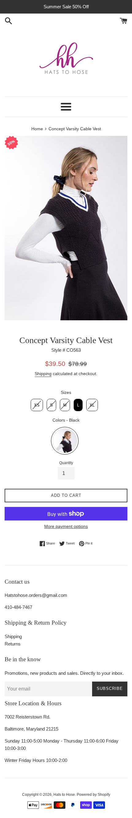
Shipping (43, 373)
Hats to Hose (64, 794)
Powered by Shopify (93, 794)
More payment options (66, 526)
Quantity (66, 463)
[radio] (37, 405)
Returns (13, 643)
